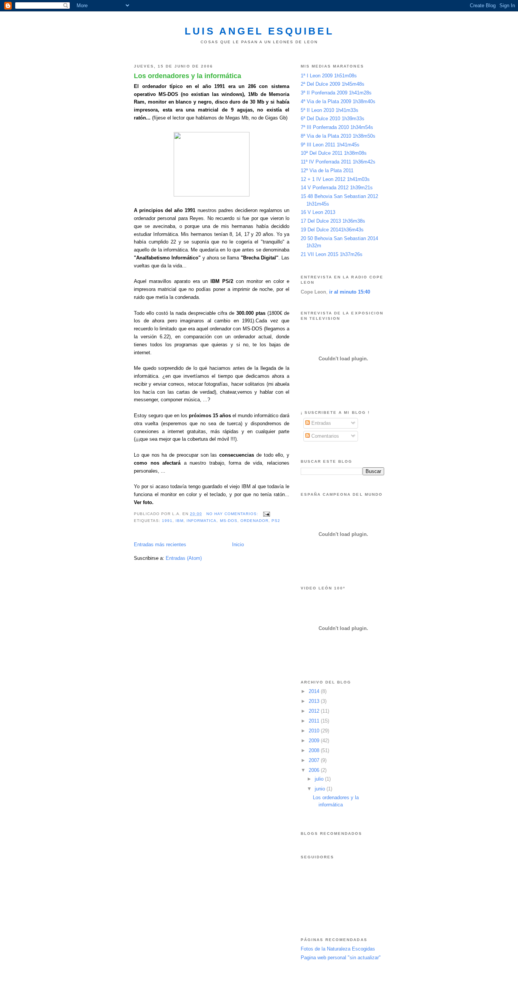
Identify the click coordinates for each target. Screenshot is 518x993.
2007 (315, 760)
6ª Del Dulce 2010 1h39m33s (332, 118)
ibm (180, 520)
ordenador (254, 520)
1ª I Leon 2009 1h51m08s (329, 76)
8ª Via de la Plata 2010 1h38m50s (338, 136)
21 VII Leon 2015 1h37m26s (332, 254)
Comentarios (324, 436)
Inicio (238, 544)
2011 (315, 721)
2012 (315, 711)
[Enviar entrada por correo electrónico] (266, 514)
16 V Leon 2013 (318, 212)
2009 (315, 740)
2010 (315, 731)
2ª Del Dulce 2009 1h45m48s (332, 84)
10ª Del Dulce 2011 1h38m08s (334, 153)
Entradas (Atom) (184, 558)
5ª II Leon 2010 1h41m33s (329, 110)
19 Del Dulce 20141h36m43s (332, 230)
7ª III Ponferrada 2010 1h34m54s (337, 127)
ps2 (276, 520)
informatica (202, 520)
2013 (315, 701)
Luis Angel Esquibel (259, 31)
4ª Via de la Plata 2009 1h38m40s (338, 101)
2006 (315, 770)
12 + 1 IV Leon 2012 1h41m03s (335, 179)
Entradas (320, 423)
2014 (315, 691)
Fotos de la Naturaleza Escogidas (338, 949)
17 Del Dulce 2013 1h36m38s (333, 221)
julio (320, 779)
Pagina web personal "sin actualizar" (341, 957)
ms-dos (228, 520)
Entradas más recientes (160, 544)
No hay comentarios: (233, 514)
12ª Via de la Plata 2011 (327, 170)
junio (320, 789)
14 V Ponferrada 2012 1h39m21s (337, 187)
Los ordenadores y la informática (187, 76)
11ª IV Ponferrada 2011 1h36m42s (338, 162)
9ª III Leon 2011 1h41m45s (330, 145)
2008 (315, 750)
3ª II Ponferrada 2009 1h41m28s (336, 93)
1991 (167, 520)
